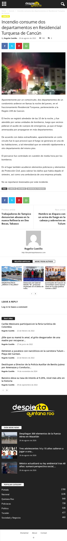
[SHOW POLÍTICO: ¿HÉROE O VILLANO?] (12, 273)
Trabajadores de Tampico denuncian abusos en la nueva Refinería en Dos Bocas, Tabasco (16, 218)
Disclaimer (24, 533)
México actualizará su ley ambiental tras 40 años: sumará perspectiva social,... (42, 465)
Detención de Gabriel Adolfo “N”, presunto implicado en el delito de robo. (33, 285)
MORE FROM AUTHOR (44, 261)
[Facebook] (5, 46)
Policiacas (6, 504)
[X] (12, 46)
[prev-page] (31, 293)
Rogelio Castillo (10, 38)
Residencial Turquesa (36, 189)
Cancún (11, 11)
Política (5, 508)
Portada (5, 490)
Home (4, 11)
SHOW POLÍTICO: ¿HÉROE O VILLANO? (10, 284)
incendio (21, 189)
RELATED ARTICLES (22, 261)
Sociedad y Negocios (11, 518)
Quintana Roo (8, 499)
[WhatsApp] (26, 46)
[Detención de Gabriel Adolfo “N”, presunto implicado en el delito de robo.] (33, 273)
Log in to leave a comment (14, 307)
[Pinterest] (19, 46)
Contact (44, 533)
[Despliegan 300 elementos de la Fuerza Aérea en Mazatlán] (9, 438)
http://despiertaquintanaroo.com (33, 252)
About (34, 533)
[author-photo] (33, 238)
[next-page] (35, 293)
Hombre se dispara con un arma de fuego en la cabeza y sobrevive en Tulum (51, 218)
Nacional (5, 494)
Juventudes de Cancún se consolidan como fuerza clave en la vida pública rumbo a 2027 (55, 285)
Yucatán (5, 513)
